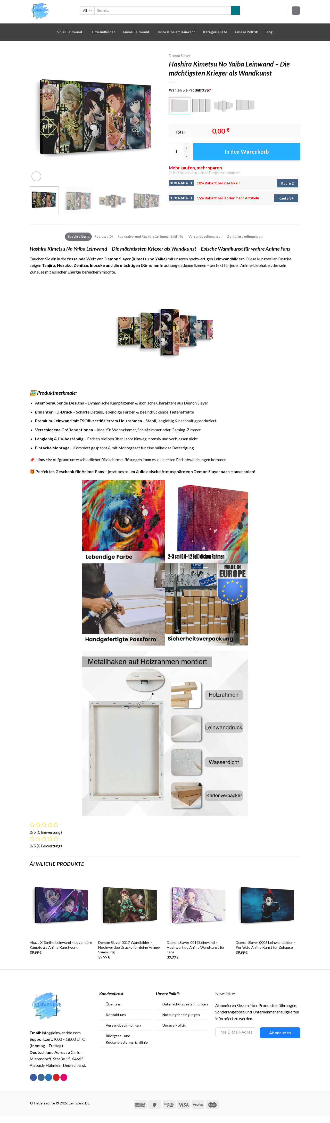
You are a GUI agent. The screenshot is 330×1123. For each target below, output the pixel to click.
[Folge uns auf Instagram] (41, 1077)
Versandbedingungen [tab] (205, 236)
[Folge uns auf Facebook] (33, 1077)
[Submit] (235, 10)
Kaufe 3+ (286, 198)
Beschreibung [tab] (78, 236)
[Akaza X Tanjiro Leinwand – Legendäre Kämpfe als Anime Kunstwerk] (61, 905)
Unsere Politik (246, 32)
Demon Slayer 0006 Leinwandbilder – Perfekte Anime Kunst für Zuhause (266, 944)
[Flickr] (63, 1077)
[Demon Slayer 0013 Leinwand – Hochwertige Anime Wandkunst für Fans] (198, 905)
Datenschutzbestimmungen (185, 1004)
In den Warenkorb (247, 151)
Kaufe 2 (287, 183)
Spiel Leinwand (69, 32)
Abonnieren (280, 1032)
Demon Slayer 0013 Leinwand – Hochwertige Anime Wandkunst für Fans (196, 947)
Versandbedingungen (123, 1025)
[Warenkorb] (296, 10)
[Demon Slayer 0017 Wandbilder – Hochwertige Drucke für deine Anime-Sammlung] (130, 905)
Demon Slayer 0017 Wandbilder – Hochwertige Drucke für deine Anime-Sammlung (129, 947)
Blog (269, 32)
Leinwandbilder (102, 32)
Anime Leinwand (135, 32)
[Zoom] (36, 176)
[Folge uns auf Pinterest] (56, 1077)
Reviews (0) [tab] (103, 236)
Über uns (113, 1004)
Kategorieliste (215, 32)
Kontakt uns (116, 1014)
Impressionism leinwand (175, 32)
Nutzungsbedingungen (181, 1014)
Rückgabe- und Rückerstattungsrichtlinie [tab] (151, 236)
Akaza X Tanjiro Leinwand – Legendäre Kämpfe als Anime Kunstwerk (61, 944)
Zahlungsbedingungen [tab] (244, 236)
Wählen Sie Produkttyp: (190, 90)
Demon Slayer (179, 56)
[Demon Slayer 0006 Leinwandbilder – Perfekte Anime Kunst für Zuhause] (267, 905)
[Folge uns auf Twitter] (48, 1077)
